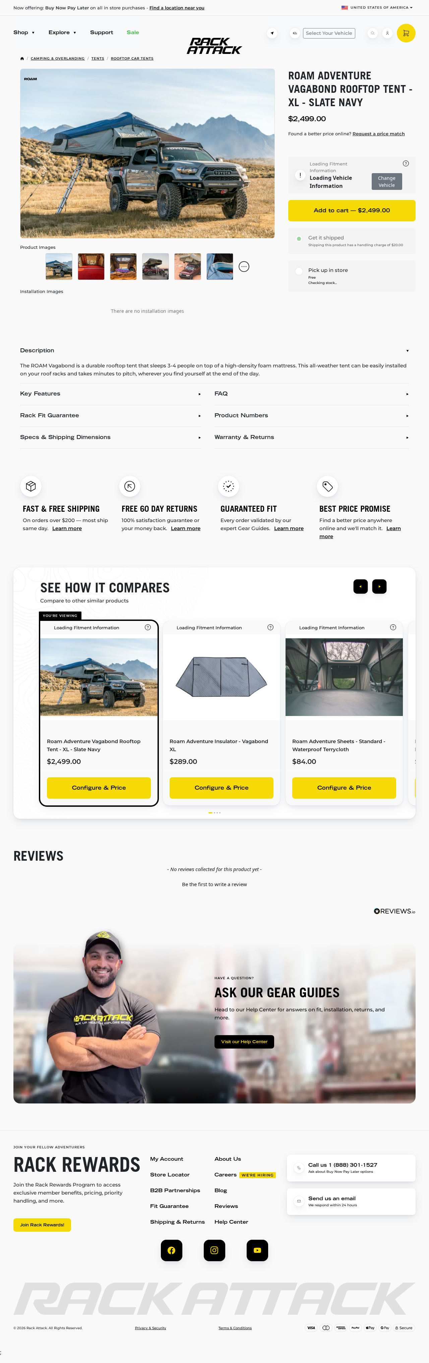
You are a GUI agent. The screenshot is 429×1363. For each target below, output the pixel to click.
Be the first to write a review (214, 884)
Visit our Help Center (244, 1042)
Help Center (231, 1222)
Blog (220, 1191)
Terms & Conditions (235, 1328)
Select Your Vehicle (329, 33)
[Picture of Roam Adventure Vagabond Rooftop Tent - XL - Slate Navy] (147, 153)
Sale (133, 32)
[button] (214, 883)
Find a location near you (176, 7)
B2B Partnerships (175, 1191)
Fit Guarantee (169, 1206)
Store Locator (170, 1175)
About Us (227, 1159)
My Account (166, 1159)
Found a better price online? (346, 133)
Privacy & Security (150, 1328)
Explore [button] (60, 32)
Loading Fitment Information (328, 167)
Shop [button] (21, 32)
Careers (225, 1175)
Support (101, 32)
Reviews (226, 1206)
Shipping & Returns (177, 1222)
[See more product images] (244, 266)
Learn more (67, 528)
